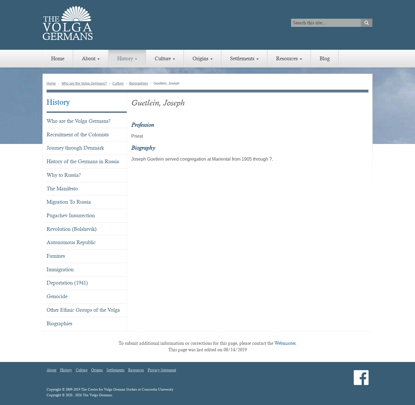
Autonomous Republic (71, 242)
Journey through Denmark (75, 148)
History (125, 58)
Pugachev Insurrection (71, 215)
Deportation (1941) (67, 283)
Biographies (138, 83)
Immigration (60, 269)
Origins (201, 58)
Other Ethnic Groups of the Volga (83, 310)
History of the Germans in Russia (83, 161)
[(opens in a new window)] (361, 382)
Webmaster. (285, 343)
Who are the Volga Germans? (84, 83)
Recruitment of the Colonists (78, 134)
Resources (287, 58)
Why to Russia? (64, 175)
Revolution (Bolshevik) (72, 229)
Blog (325, 58)
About (89, 58)
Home (57, 58)
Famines (56, 256)
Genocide (57, 296)
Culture (163, 58)
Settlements (243, 58)
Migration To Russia (69, 202)
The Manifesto (62, 188)
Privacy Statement (162, 370)
